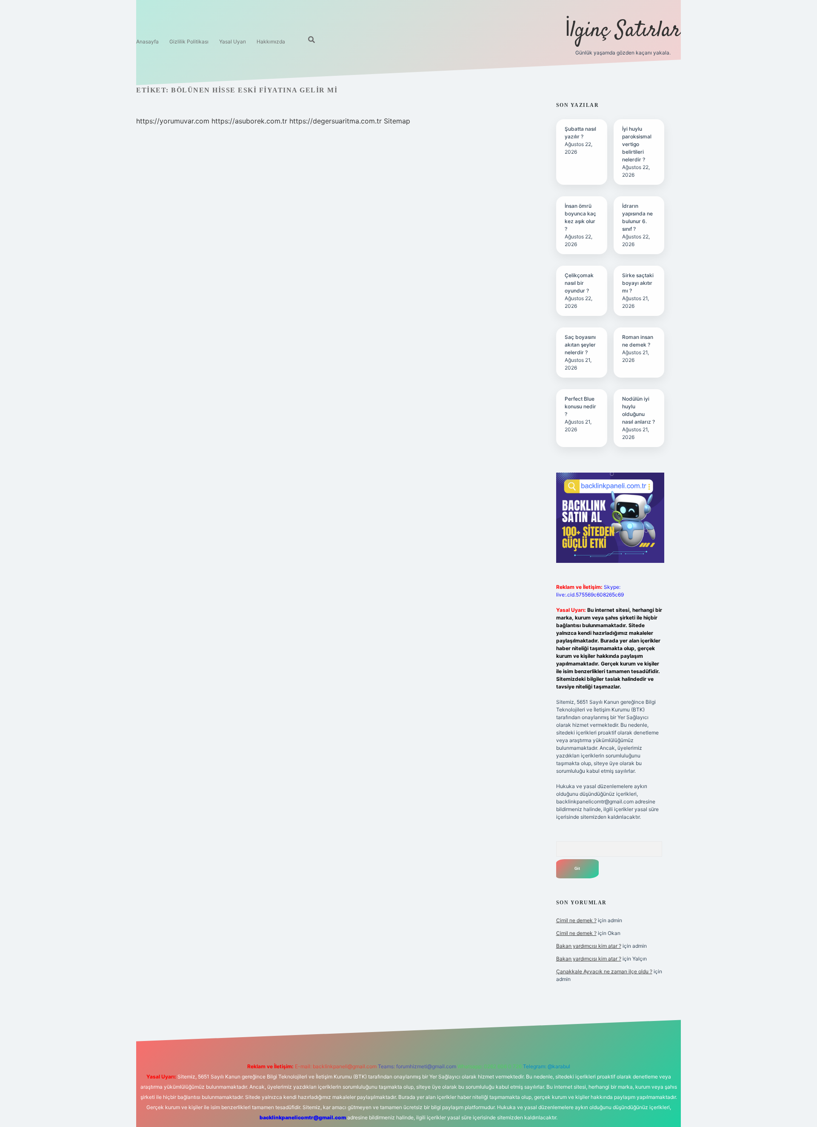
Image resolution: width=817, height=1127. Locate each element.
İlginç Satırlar (623, 30)
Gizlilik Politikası (189, 41)
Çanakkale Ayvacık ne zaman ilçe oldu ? (604, 971)
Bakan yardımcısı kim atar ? (588, 946)
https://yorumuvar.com (172, 121)
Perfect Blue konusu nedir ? (580, 406)
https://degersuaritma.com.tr (335, 121)
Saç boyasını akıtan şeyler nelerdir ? (580, 345)
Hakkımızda (271, 41)
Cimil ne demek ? (576, 920)
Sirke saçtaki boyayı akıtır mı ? (638, 283)
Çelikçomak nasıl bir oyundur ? (579, 283)
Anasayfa (147, 41)
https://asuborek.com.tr (249, 121)
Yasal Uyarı (232, 41)
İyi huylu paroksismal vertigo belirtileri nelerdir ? (636, 144)
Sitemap (397, 121)
